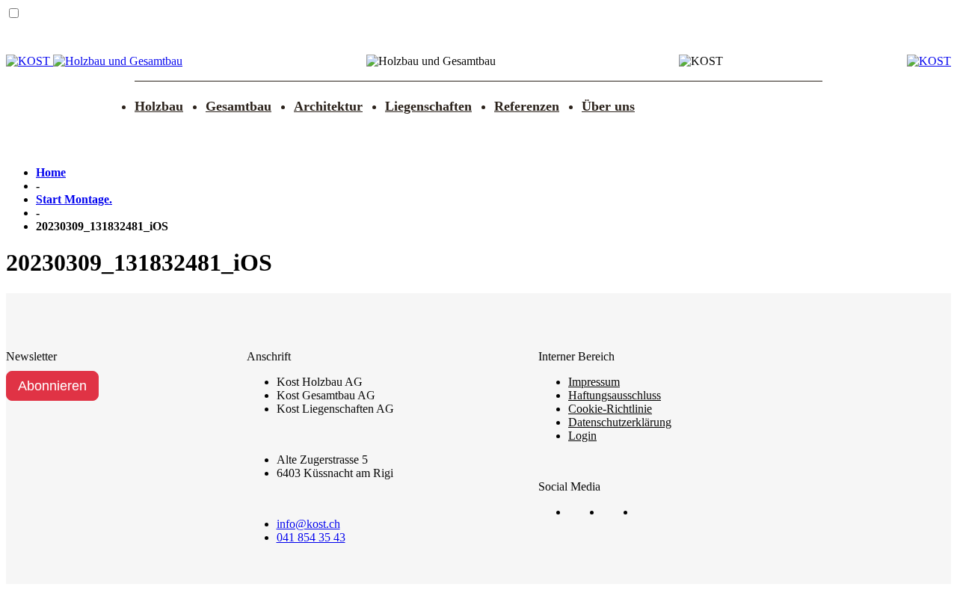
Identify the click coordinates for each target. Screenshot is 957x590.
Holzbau (159, 106)
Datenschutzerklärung (619, 422)
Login (582, 435)
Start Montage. (74, 199)
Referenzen (526, 106)
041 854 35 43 (311, 537)
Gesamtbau (238, 106)
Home (51, 172)
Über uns (608, 106)
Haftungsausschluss (614, 395)
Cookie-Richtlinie (610, 408)
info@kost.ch (308, 523)
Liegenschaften (428, 106)
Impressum (594, 381)
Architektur (328, 106)
